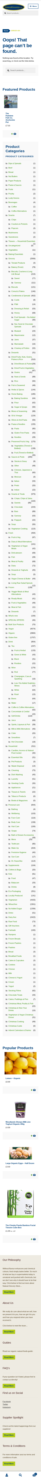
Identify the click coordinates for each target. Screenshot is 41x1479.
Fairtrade (12, 930)
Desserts (15, 353)
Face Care (15, 818)
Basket (31, 1473)
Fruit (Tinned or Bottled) (23, 453)
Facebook (7, 1402)
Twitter (5, 1404)
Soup (13, 524)
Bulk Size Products (16, 624)
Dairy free (12, 917)
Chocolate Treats (15, 995)
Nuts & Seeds (20, 377)
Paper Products (14, 181)
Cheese (11, 969)
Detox (10, 913)
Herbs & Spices (17, 390)
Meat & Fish (16, 607)
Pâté (16, 304)
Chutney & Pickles (21, 348)
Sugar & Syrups (20, 407)
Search (20, 1475)
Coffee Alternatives (19, 211)
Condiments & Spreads (20, 296)
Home (6, 31)
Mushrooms (13, 233)
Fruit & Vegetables (18, 603)
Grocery (11, 259)
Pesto (16, 485)
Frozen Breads (14, 939)
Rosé (16, 694)
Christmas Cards (15, 1026)
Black (16, 659)
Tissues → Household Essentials (21, 241)
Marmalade (18, 344)
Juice (13, 720)
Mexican (17, 477)
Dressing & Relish (21, 309)
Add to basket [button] (14, 134)
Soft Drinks (15, 716)
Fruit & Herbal (20, 650)
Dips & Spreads (14, 163)
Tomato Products (18, 263)
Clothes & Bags (14, 870)
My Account (7, 1475)
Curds (16, 300)
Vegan (11, 629)
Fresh (10, 533)
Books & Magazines (19, 800)
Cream (11, 982)
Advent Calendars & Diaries (19, 1030)
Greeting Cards (17, 783)
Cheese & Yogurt (15, 978)
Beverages (12, 202)
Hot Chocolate (17, 742)
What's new (13, 616)
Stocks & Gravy (20, 461)
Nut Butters (12, 176)
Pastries (11, 947)
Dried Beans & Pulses (23, 364)
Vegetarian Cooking (19, 529)
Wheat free (12, 904)
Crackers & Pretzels (19, 224)
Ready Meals (16, 599)
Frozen (11, 587)
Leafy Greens (13, 198)
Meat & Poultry (17, 561)
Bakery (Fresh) (17, 267)
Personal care (14, 805)
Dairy (13, 566)
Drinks (14, 887)
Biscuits (14, 287)
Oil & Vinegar (16, 416)
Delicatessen (16, 553)
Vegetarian (12, 900)
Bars (16, 511)
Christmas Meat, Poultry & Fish (20, 1004)
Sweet (16, 278)
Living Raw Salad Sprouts (21, 583)
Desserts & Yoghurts (19, 570)
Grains (17, 372)
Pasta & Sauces (14, 185)
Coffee (14, 207)
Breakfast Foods (15, 956)
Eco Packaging (14, 891)
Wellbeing (15, 813)
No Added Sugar (15, 909)
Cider (13, 733)
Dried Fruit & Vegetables (24, 368)
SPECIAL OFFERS (16, 620)
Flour (16, 403)
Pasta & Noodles (18, 424)
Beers (13, 699)
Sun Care (15, 857)
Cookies (11, 965)
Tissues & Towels (18, 792)
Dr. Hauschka (16, 861)
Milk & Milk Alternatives (20, 729)
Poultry (11, 194)
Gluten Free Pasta (21, 433)
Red (16, 672)
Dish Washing (17, 775)
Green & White (20, 655)
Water (13, 703)
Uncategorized (14, 246)
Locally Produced (15, 896)
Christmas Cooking (16, 1022)
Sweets (17, 503)
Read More (9, 1292)
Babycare (15, 883)
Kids (10, 874)
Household (12, 746)
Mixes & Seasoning (19, 411)
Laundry (14, 779)
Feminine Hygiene (18, 852)
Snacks (11, 215)
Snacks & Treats (18, 494)
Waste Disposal (17, 766)
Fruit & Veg (15, 537)
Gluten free (12, 637)
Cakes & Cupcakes (16, 960)
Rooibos (17, 663)
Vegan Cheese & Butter (20, 579)
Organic (11, 633)
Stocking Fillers (14, 991)
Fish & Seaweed (18, 385)
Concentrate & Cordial (20, 712)
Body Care (15, 822)
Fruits (10, 189)
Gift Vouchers (13, 926)
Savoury (17, 283)
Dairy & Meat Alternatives (21, 542)
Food (13, 878)
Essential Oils (17, 757)
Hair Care (15, 826)
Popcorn (14, 228)
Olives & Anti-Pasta (19, 420)
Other (16, 466)
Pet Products (16, 762)
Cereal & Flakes (17, 291)
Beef (10, 168)
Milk (10, 973)
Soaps (14, 831)
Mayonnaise (19, 335)
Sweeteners (13, 237)
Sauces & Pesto (17, 457)
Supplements (13, 865)
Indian (16, 490)
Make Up (15, 848)
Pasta (16, 429)
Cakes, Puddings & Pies (18, 999)
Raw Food (12, 922)
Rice (16, 381)
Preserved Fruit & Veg (20, 441)
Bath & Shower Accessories (22, 835)
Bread (10, 172)
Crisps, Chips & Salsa (23, 498)
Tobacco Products (18, 796)
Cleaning (15, 770)
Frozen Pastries (14, 943)
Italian (16, 481)
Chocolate (18, 507)
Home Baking (16, 394)
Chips (13, 220)
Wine (13, 668)
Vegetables (13, 250)
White (16, 690)
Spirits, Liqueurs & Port (20, 724)
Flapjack (17, 520)
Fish (13, 557)
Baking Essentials (15, 254)
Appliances (15, 788)
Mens (13, 839)
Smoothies (15, 737)
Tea (12, 646)
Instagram (7, 1407)
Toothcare (15, 844)
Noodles (17, 437)
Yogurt (11, 986)
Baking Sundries (21, 398)
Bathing (14, 809)
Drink (10, 642)
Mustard (17, 331)
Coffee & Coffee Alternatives (22, 707)
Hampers (12, 934)
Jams (16, 340)
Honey (17, 313)
